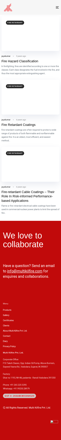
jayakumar (5, 56)
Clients (6, 325)
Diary (5, 341)
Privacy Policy (9, 346)
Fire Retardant (15, 22)
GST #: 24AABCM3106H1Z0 (19, 396)
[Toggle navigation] (49, 7)
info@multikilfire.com (24, 271)
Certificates (8, 320)
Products (7, 310)
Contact (6, 336)
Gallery (6, 315)
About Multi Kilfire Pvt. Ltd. (15, 331)
